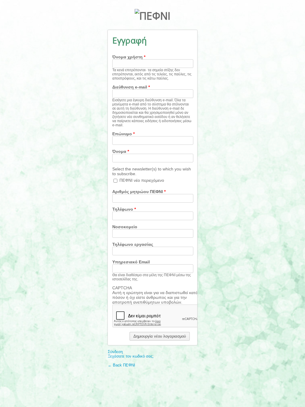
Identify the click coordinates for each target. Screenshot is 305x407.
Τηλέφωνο (124, 209)
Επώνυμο (123, 133)
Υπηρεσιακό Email (131, 262)
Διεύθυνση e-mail (131, 87)
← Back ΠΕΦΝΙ (121, 365)
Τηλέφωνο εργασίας (132, 244)
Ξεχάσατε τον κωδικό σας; (131, 356)
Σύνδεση (115, 351)
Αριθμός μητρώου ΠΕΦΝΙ (139, 191)
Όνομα (120, 151)
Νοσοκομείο (124, 226)
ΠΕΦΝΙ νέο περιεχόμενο (141, 180)
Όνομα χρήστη (128, 57)
